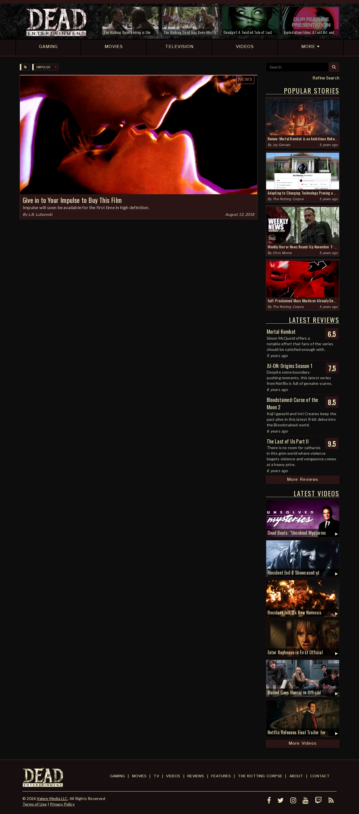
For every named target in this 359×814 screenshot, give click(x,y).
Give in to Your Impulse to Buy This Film (72, 200)
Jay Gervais (281, 145)
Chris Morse (282, 253)
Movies (139, 776)
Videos (173, 776)
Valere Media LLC (52, 798)
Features (221, 776)
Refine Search (325, 77)
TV (156, 776)
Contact (320, 776)
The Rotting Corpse (288, 199)
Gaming (117, 776)
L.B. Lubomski (40, 214)
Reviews (195, 776)
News (245, 79)
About (296, 776)
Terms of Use (34, 804)
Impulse (43, 67)
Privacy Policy (62, 804)
